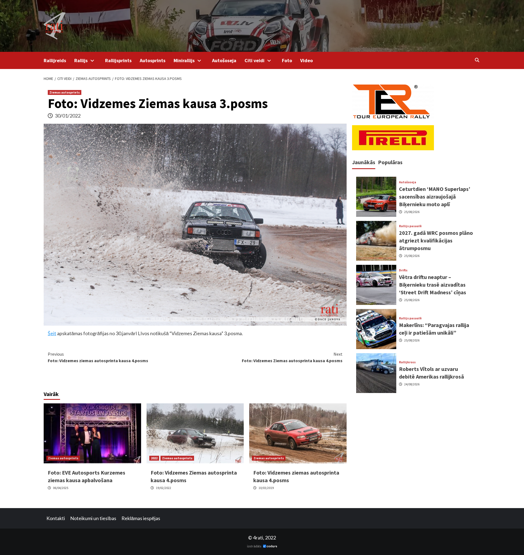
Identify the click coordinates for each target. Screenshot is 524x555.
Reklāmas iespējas (140, 518)
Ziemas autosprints (64, 92)
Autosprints (152, 60)
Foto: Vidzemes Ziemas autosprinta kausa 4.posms (292, 357)
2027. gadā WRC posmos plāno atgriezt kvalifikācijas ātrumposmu (436, 240)
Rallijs (81, 60)
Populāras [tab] (390, 162)
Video (306, 60)
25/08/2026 (411, 211)
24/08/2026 (411, 384)
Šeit (52, 333)
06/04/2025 (60, 488)
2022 (154, 458)
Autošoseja (224, 60)
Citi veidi (254, 60)
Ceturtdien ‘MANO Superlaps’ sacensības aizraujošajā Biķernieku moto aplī (434, 196)
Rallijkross (407, 362)
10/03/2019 (266, 488)
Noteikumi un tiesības (93, 518)
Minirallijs (184, 60)
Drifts (403, 270)
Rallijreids (55, 60)
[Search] (477, 60)
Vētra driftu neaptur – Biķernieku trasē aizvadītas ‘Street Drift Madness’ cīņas (432, 285)
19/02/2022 (163, 488)
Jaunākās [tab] (363, 162)
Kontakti (55, 518)
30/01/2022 (68, 116)
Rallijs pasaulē (410, 226)
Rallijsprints (118, 60)
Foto (287, 60)
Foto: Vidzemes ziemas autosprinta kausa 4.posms (98, 357)
